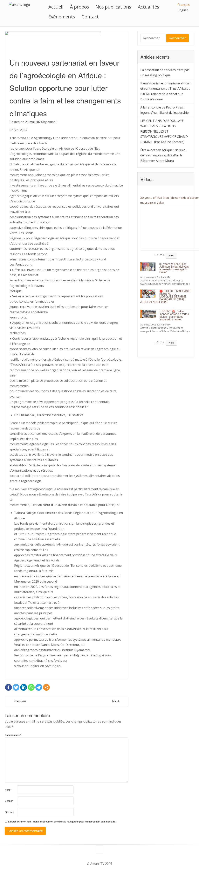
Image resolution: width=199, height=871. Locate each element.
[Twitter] (16, 687)
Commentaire (13, 735)
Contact (90, 16)
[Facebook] (8, 687)
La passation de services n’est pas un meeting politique (164, 72)
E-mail (9, 801)
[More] (46, 687)
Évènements (61, 16)
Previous (20, 701)
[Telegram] (38, 687)
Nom (8, 790)
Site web (9, 812)
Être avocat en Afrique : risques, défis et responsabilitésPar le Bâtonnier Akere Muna (163, 155)
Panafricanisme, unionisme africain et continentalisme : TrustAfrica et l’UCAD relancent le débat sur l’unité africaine (165, 91)
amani (51, 122)
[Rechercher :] (153, 38)
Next (115, 701)
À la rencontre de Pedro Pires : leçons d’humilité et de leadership (164, 110)
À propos (79, 6)
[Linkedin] (23, 687)
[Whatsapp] (31, 687)
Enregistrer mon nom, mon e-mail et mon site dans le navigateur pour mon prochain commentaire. (62, 821)
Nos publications (113, 6)
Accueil (55, 6)
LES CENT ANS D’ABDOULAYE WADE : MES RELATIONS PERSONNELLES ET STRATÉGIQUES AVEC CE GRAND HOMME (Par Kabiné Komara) (164, 131)
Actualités (148, 6)
